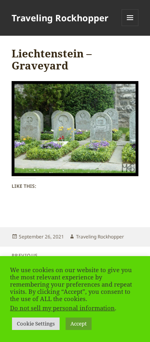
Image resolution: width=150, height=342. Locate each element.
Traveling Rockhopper (60, 18)
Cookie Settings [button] (36, 323)
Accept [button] (78, 323)
